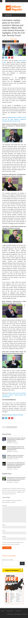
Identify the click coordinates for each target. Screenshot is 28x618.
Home (2, 610)
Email (3, 530)
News (12, 39)
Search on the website (7, 559)
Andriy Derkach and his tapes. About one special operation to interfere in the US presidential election (16, 439)
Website (4, 536)
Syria (15, 39)
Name (3, 524)
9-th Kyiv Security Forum (12, 427)
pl (12, 41)
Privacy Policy (9, 610)
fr (5, 41)
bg (17, 41)
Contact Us (18, 610)
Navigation (8, 15)
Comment (4, 505)
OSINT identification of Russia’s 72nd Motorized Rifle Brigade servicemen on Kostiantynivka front (15, 448)
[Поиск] (22, 563)
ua (10, 41)
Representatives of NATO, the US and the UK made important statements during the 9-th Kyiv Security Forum (14, 119)
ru (3, 41)
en (15, 41)
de (8, 41)
